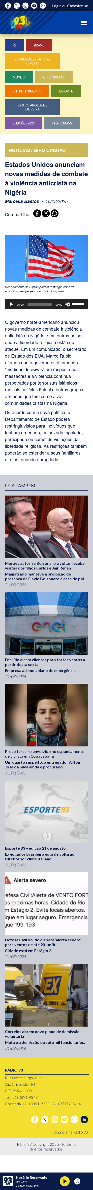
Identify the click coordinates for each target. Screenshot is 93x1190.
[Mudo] (67, 304)
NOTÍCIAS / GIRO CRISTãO (37, 150)
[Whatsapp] (43, 5)
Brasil (39, 45)
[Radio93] (20, 22)
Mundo (19, 77)
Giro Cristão (54, 77)
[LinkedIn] (84, 1119)
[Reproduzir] (11, 304)
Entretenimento (27, 91)
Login (57, 5)
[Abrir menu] (83, 22)
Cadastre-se (77, 5)
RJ (14, 45)
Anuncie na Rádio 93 (71, 1132)
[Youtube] (34, 5)
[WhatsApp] (54, 214)
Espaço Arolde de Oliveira (32, 107)
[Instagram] (25, 5)
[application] (46, 304)
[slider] (79, 303)
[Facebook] (8, 5)
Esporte (66, 91)
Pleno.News (62, 123)
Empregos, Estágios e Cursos (32, 61)
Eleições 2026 (23, 123)
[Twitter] (17, 5)
